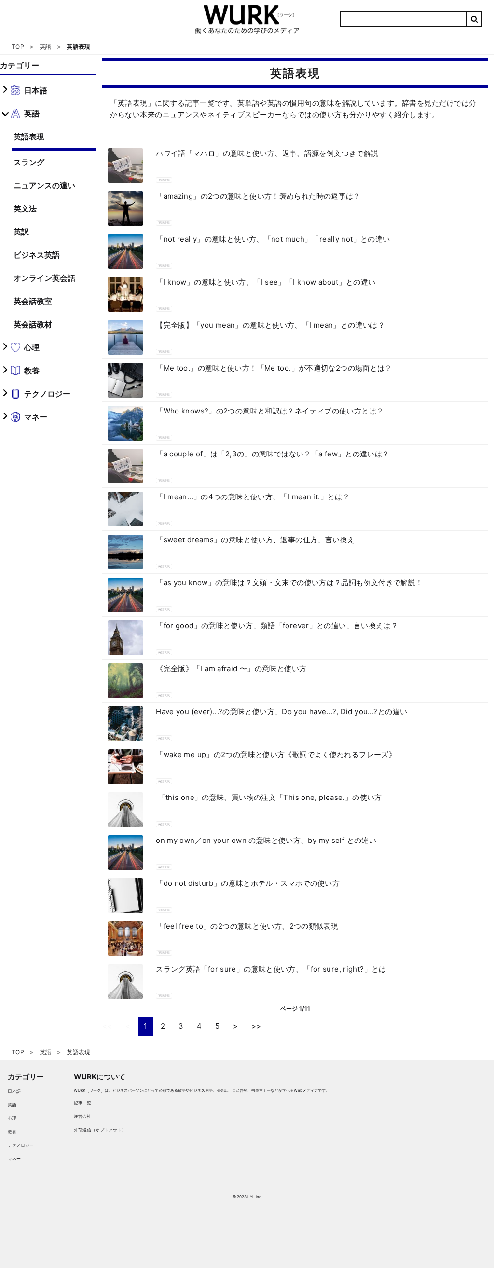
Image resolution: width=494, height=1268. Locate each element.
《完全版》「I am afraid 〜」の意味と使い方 (231, 668)
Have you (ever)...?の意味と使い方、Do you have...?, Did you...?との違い (281, 711)
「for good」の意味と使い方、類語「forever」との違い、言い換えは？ (277, 625)
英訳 (21, 231)
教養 (12, 1131)
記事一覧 (82, 1102)
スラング (29, 162)
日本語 (14, 1091)
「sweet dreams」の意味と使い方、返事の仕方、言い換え (255, 539)
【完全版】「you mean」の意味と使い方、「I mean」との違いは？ (270, 325)
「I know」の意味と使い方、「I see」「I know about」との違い (265, 282)
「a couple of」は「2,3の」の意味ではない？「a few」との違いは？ (272, 453)
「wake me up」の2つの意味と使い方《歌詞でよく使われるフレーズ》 (276, 754)
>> (256, 1026)
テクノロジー (21, 1145)
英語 (12, 1104)
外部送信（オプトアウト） (100, 1129)
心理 (12, 1118)
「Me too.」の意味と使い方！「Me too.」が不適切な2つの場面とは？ (274, 367)
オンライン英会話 (44, 278)
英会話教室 (33, 301)
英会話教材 (33, 324)
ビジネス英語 (37, 255)
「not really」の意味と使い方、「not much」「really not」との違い (273, 239)
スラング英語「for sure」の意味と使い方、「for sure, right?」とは (271, 969)
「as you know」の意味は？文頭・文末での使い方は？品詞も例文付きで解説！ (289, 582)
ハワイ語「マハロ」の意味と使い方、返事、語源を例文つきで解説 (267, 153)
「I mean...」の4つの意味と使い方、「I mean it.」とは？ (253, 496)
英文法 (25, 208)
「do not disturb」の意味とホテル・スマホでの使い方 (248, 883)
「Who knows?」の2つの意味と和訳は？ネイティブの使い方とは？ (270, 410)
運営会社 (82, 1116)
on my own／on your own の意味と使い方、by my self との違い (266, 840)
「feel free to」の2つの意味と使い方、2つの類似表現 (247, 926)
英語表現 (29, 136)
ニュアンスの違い (44, 185)
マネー (14, 1158)
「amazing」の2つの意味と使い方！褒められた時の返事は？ (258, 196)
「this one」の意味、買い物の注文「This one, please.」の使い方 (269, 797)
